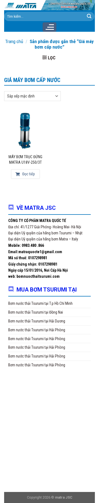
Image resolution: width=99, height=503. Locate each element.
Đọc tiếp (28, 174)
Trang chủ (14, 41)
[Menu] (49, 27)
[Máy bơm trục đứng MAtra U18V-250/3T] (25, 130)
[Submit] (89, 16)
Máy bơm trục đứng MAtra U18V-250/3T (25, 160)
